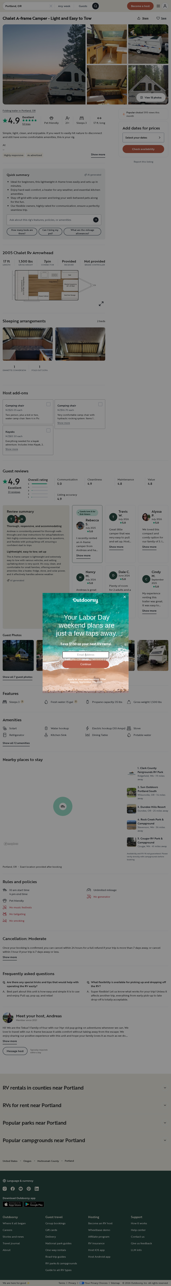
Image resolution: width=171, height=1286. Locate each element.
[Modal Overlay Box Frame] (86, 643)
